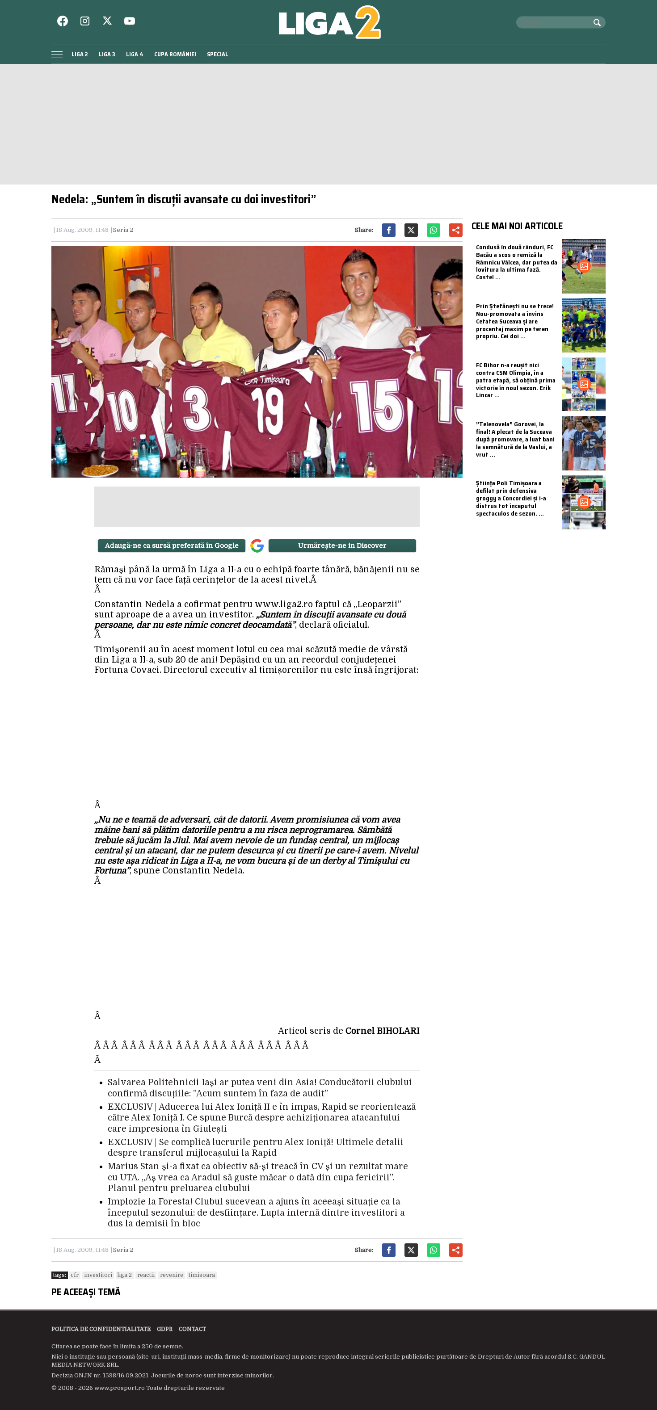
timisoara (202, 1275)
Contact (192, 1329)
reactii (146, 1275)
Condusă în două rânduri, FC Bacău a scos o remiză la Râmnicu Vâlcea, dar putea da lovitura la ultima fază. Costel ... (516, 262)
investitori (98, 1275)
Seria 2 (123, 230)
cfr (75, 1275)
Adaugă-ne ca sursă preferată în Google (172, 545)
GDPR (165, 1329)
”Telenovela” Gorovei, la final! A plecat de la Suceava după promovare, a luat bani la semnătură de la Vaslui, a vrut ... (515, 439)
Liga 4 (134, 54)
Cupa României (175, 54)
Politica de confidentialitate (101, 1329)
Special (217, 54)
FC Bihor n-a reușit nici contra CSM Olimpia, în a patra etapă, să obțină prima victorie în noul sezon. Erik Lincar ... (516, 380)
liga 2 (125, 1275)
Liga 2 (80, 54)
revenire (171, 1275)
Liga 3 (107, 54)
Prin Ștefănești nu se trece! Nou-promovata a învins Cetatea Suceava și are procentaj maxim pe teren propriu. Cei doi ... (515, 321)
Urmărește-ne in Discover (342, 545)
